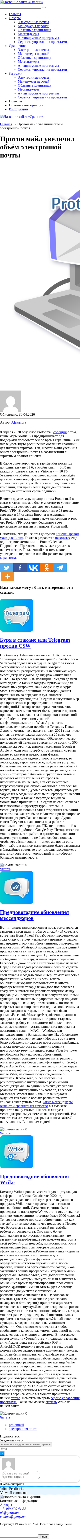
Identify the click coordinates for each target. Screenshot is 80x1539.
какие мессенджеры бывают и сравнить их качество (36, 1104)
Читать (5, 869)
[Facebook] (20, 567)
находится (62, 538)
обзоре (16, 550)
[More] (7, 576)
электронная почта (23, 1429)
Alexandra (18, 422)
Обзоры (15, 18)
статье (15, 1398)
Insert (43, 1536)
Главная (15, 14)
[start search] (44, 7)
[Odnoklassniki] (46, 567)
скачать (51, 1402)
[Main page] (21, 2)
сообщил (60, 432)
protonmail (16, 1425)
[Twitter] (6, 567)
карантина (8, 557)
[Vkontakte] (33, 567)
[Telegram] (60, 567)
